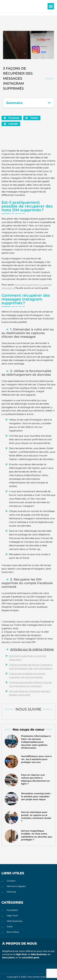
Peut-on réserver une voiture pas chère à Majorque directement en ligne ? (35, 779)
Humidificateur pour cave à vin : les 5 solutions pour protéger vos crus (36, 759)
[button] (51, 6)
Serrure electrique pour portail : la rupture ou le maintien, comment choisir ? (36, 816)
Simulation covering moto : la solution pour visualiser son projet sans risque (36, 796)
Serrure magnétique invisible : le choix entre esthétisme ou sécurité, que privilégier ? (36, 835)
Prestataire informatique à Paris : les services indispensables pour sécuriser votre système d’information (36, 742)
